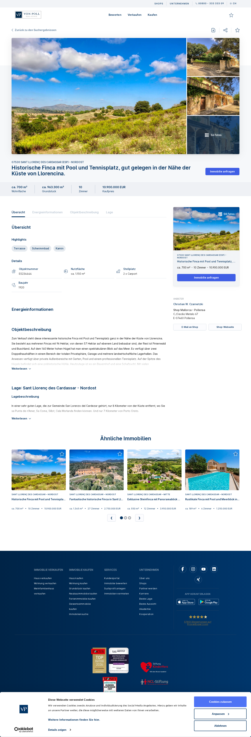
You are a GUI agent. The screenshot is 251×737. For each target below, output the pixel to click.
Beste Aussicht (147, 604)
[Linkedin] (214, 569)
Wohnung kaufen (78, 583)
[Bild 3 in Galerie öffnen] (213, 96)
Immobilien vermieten (116, 593)
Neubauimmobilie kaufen (83, 593)
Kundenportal (111, 578)
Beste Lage (145, 598)
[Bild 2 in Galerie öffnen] (213, 57)
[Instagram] (193, 569)
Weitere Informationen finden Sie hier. (74, 719)
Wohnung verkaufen (45, 583)
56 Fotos (229, 213)
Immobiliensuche (78, 614)
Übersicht (18, 212)
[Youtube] (203, 569)
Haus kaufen (76, 578)
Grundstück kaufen (79, 588)
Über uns (144, 578)
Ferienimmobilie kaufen (82, 598)
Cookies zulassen (220, 701)
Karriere (144, 593)
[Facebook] (182, 569)
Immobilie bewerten (115, 583)
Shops (142, 583)
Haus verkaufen (43, 578)
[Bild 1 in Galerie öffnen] (99, 96)
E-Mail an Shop (190, 327)
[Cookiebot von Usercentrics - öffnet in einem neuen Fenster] (24, 730)
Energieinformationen (47, 212)
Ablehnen (220, 725)
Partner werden (148, 588)
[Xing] (198, 579)
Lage (109, 212)
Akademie (145, 609)
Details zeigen (57, 729)
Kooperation (146, 614)
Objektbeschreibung (84, 212)
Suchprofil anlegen (115, 588)
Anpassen (218, 713)
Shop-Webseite (225, 327)
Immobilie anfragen (222, 171)
